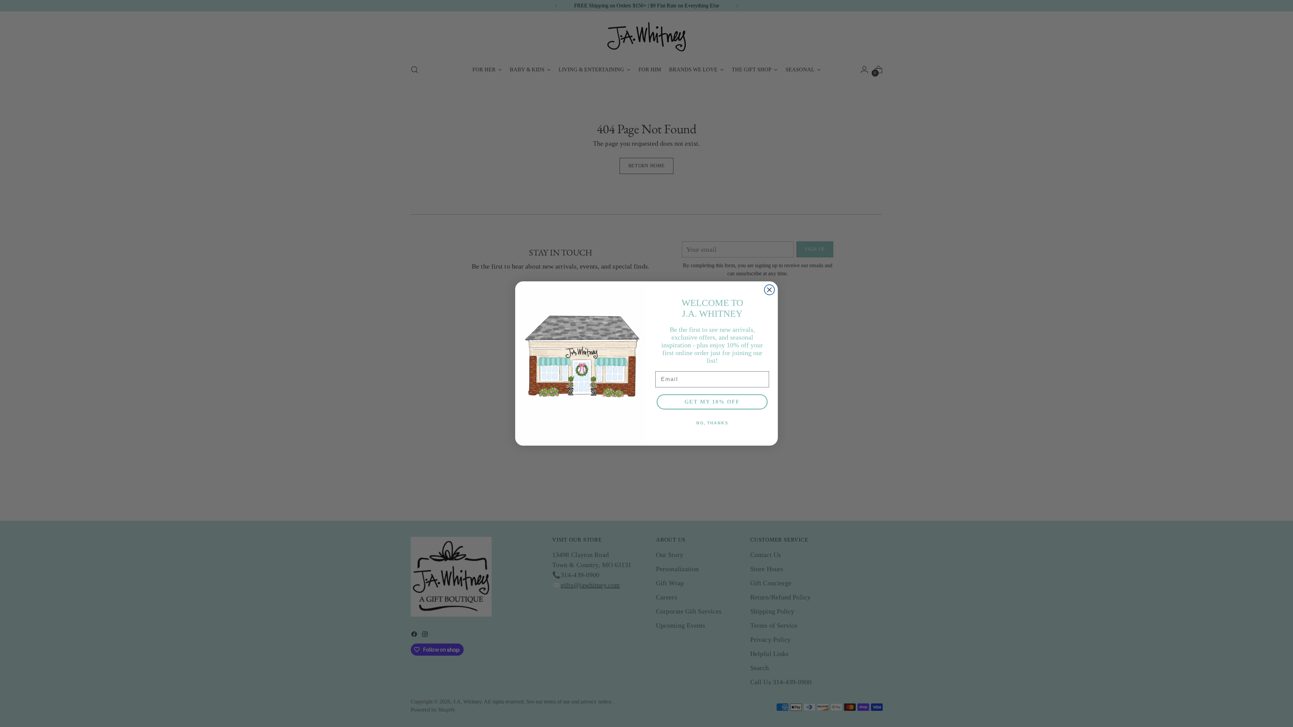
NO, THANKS (712, 423)
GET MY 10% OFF (712, 402)
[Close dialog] (769, 290)
